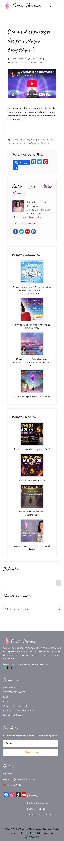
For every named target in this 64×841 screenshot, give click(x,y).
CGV (5, 701)
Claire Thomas (18, 59)
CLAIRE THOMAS (20, 140)
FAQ (5, 697)
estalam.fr (49, 815)
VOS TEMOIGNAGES (14, 692)
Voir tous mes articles (25, 223)
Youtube (38, 63)
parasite (49, 140)
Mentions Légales (13, 715)
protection (13, 143)
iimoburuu (42, 803)
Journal (15, 63)
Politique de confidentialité (18, 711)
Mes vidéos (27, 63)
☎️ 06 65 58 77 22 (12, 785)
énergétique (37, 140)
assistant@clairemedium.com (19, 779)
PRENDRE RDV (11, 688)
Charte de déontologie (15, 706)
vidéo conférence (29, 143)
